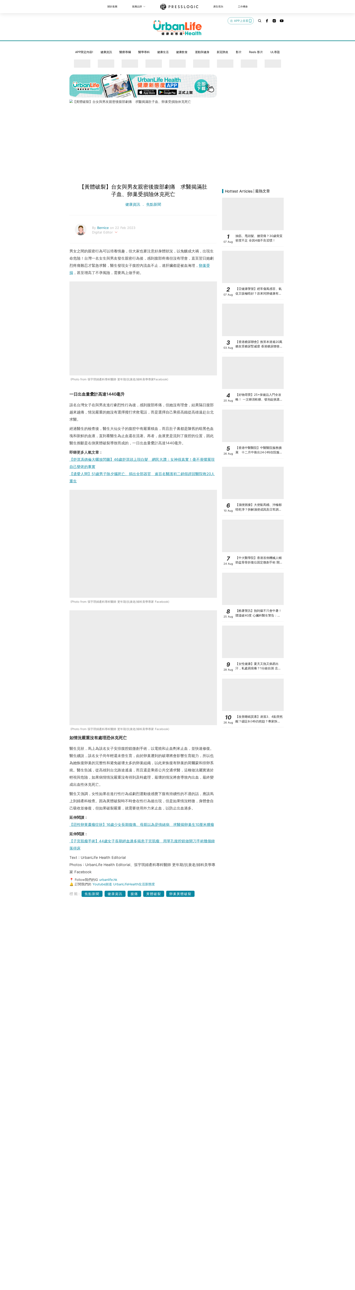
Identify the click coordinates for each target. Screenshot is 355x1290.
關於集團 (112, 6)
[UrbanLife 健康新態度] (177, 27)
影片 (239, 52)
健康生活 (163, 52)
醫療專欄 (125, 52)
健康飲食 (182, 52)
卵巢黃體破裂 (180, 894)
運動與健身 (202, 52)
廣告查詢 (218, 6)
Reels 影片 (256, 52)
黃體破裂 (153, 894)
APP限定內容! (84, 52)
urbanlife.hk (108, 880)
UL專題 (275, 52)
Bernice (103, 228)
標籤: (74, 894)
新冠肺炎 (222, 52)
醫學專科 (144, 52)
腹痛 (134, 894)
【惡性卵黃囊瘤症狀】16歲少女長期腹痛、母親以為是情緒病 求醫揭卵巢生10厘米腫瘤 (141, 824)
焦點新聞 (153, 204)
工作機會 (243, 6)
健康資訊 (106, 52)
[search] (260, 21)
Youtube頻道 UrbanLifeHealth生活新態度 (123, 884)
